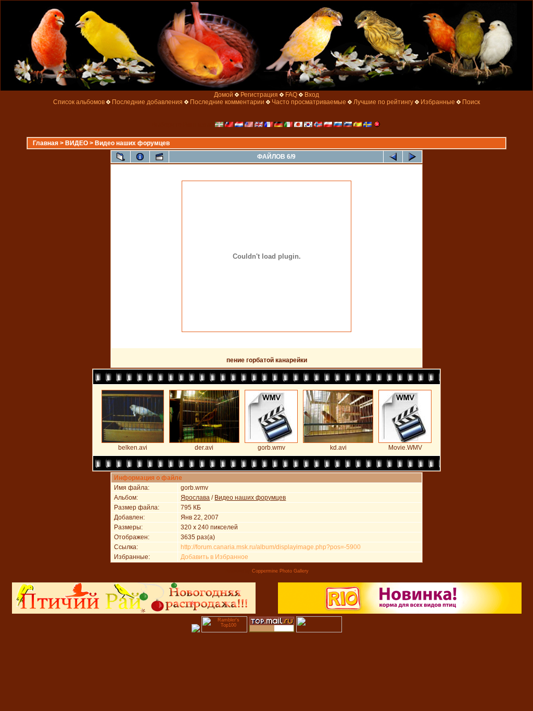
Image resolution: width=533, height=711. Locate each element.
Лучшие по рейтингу (383, 102)
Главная (45, 143)
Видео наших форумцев (132, 143)
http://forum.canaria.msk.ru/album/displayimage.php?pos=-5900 (271, 547)
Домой (223, 94)
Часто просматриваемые (309, 102)
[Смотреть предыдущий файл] (393, 156)
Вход (311, 94)
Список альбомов (79, 102)
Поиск (471, 102)
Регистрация (259, 94)
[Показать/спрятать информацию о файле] (140, 156)
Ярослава (195, 497)
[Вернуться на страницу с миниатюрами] (120, 156)
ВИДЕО (76, 143)
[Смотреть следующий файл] (412, 156)
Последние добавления (147, 102)
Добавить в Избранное (214, 557)
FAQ (291, 94)
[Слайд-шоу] (159, 156)
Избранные (438, 102)
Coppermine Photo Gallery (280, 571)
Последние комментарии (227, 102)
